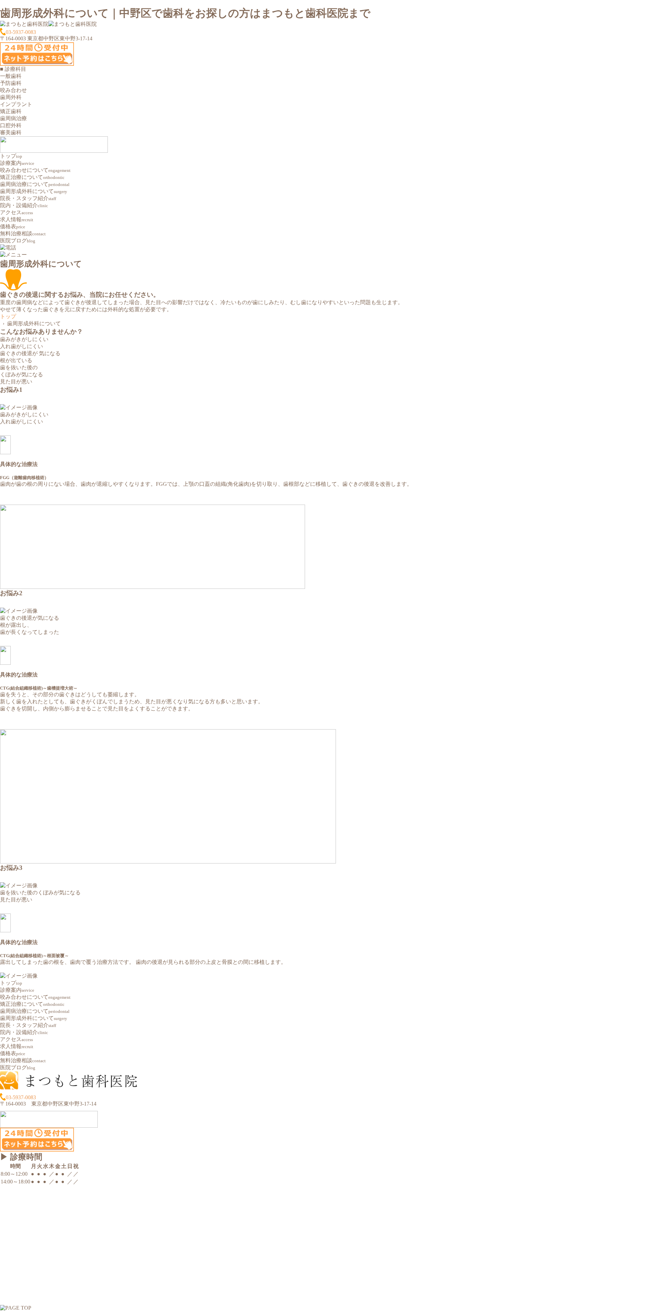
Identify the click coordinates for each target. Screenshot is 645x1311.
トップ (8, 316)
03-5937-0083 (21, 32)
